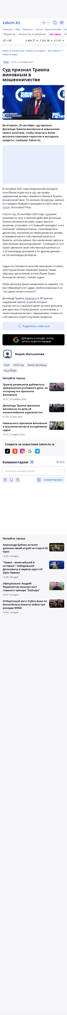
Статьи (39, 29)
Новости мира (10, 54)
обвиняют (31, 298)
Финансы (28, 29)
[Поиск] (55, 22)
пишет (6, 207)
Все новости (54, 50)
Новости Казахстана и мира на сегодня (23, 50)
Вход (62, 461)
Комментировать (53, 479)
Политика (7, 29)
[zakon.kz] (11, 22)
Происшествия (53, 29)
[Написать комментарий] (33, 470)
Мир (17, 29)
